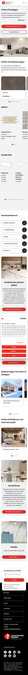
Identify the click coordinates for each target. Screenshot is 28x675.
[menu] (26, 2)
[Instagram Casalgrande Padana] (9, 652)
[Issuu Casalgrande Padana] (14, 655)
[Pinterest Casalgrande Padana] (18, 652)
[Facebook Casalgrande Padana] (5, 652)
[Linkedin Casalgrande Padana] (5, 655)
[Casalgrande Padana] (7, 2)
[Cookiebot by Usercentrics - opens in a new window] (20, 319)
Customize (13, 351)
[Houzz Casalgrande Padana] (9, 655)
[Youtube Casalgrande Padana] (14, 652)
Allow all (14, 347)
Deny (14, 355)
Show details (20, 342)
